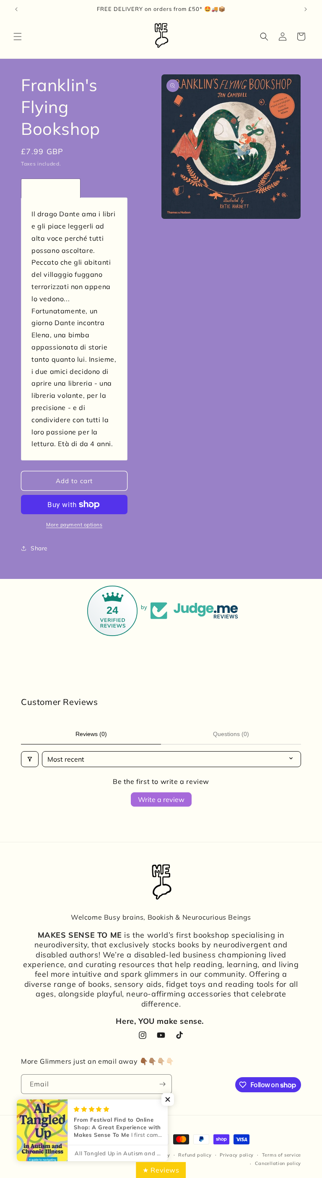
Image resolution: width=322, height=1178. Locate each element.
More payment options (74, 524)
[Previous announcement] (16, 9)
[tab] (50, 188)
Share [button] (39, 548)
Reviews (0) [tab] (91, 734)
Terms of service (281, 1155)
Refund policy (194, 1155)
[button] (17, 36)
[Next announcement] (305, 9)
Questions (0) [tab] (231, 734)
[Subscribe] (162, 1084)
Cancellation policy (278, 1163)
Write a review (161, 799)
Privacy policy (237, 1155)
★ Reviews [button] (161, 1170)
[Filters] (30, 759)
